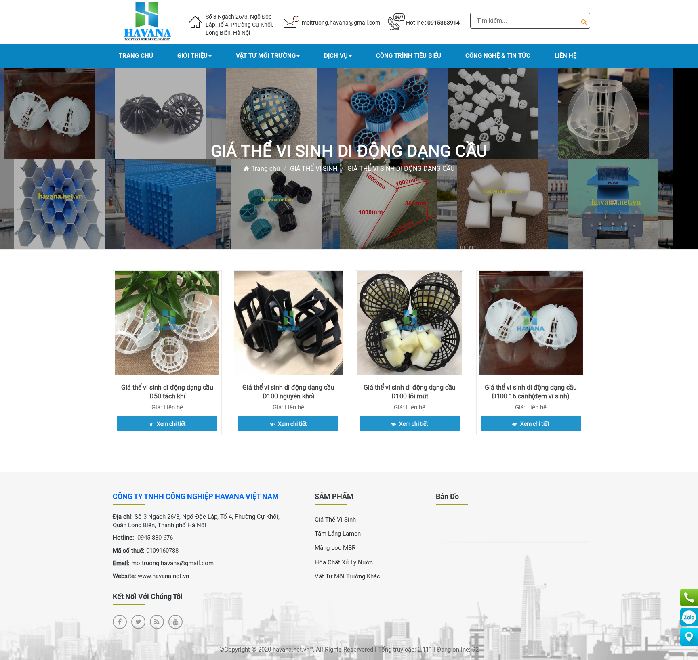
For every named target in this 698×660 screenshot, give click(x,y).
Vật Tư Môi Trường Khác (347, 576)
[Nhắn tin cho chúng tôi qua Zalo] (689, 617)
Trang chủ (265, 168)
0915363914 (443, 22)
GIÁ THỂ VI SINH (313, 168)
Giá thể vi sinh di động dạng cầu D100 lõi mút (410, 391)
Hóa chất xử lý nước (344, 562)
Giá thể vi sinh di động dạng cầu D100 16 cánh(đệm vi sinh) (531, 391)
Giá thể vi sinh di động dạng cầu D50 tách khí (167, 391)
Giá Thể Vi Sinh (335, 519)
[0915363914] (689, 597)
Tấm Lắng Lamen (338, 533)
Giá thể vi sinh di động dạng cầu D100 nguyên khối (288, 391)
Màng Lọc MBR (335, 547)
